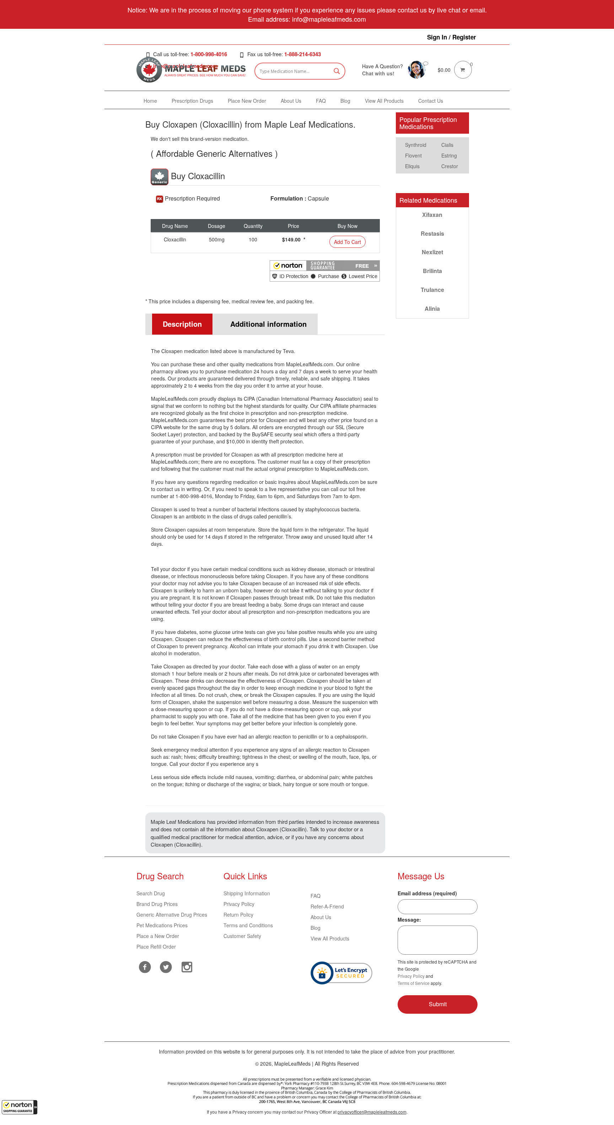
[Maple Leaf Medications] (417, 69)
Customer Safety (242, 935)
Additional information (268, 324)
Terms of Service (414, 983)
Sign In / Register (451, 37)
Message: (409, 919)
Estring (449, 155)
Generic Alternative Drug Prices (171, 914)
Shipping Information (246, 893)
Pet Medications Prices (162, 925)
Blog (316, 927)
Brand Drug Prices (157, 903)
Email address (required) (427, 893)
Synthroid (415, 144)
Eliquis (412, 166)
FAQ (316, 895)
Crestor (449, 166)
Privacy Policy (238, 903)
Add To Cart (347, 241)
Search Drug (150, 893)
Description (182, 324)
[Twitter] (166, 966)
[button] (19, 1107)
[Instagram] (187, 966)
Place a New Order (157, 935)
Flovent (413, 155)
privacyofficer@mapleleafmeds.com (372, 1112)
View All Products (330, 938)
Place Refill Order (156, 946)
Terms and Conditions (248, 925)
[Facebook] (145, 967)
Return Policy (238, 914)
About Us (321, 917)
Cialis (447, 144)
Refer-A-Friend (327, 906)
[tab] (179, 324)
